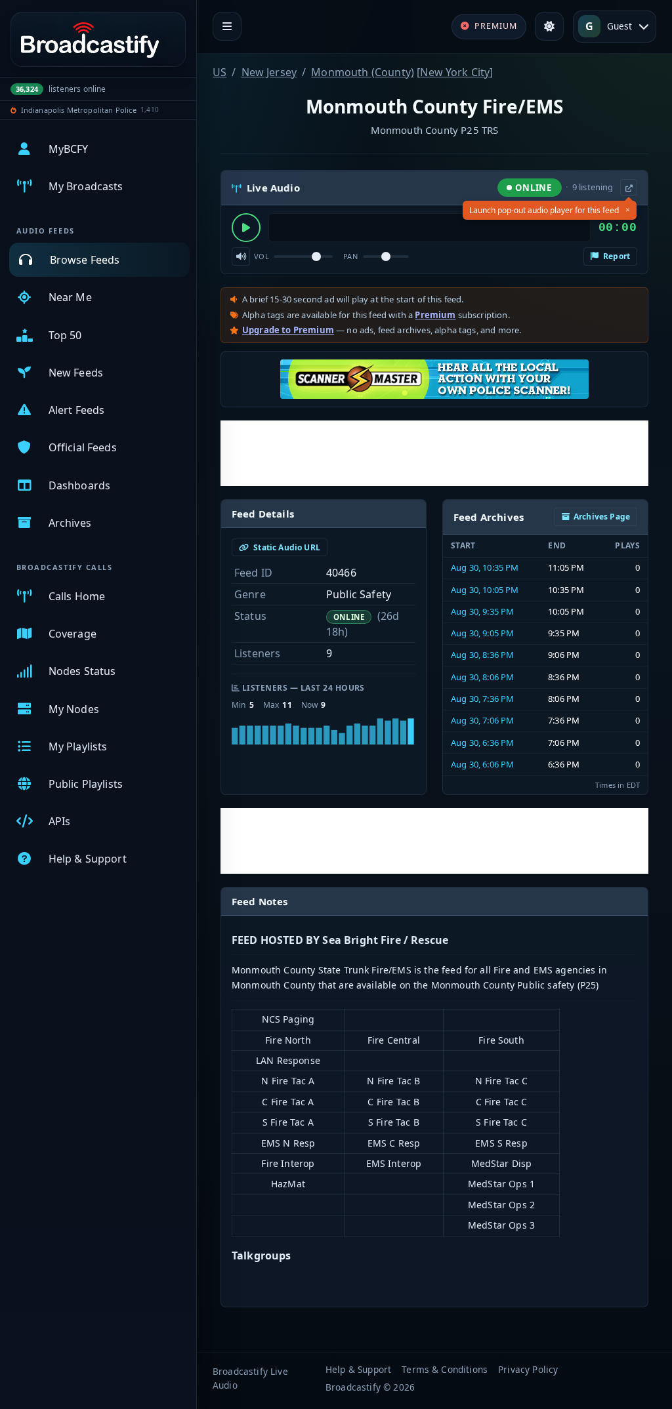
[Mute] (241, 256)
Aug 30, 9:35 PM (482, 611)
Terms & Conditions (445, 1369)
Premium (435, 315)
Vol (261, 256)
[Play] (246, 227)
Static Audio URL (285, 547)
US (219, 72)
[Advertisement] (434, 453)
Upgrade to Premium (288, 330)
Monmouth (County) (362, 72)
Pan (350, 256)
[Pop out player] (628, 187)
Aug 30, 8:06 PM (482, 677)
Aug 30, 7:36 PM (482, 698)
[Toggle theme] (549, 26)
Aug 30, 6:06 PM (482, 764)
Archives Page (602, 516)
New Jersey (269, 72)
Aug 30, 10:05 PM (485, 590)
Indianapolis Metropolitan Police (78, 110)
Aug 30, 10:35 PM (485, 567)
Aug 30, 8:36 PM (482, 655)
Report (615, 256)
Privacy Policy (528, 1369)
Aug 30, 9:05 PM (482, 633)
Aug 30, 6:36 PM (482, 742)
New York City (455, 72)
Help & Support (358, 1369)
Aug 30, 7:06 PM (482, 720)
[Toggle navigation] (227, 26)
